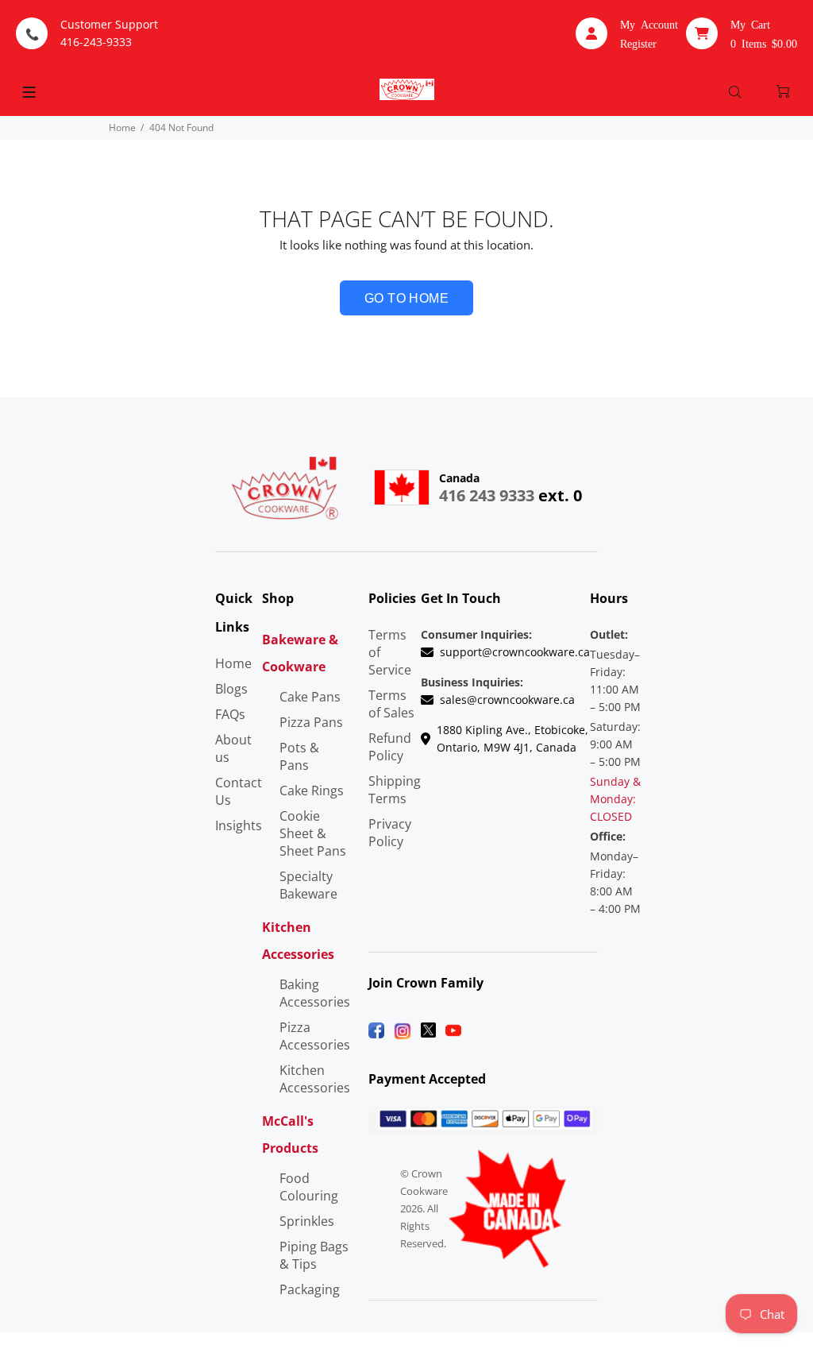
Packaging (309, 1289)
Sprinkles (306, 1221)
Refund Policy (389, 746)
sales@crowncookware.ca (507, 699)
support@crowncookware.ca (515, 651)
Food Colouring (308, 1186)
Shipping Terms (394, 789)
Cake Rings (311, 790)
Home (122, 127)
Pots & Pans (299, 756)
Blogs (231, 689)
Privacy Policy (389, 832)
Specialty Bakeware (308, 885)
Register (638, 42)
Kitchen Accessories (314, 1078)
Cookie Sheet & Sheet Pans (312, 833)
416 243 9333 (486, 495)
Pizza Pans (311, 722)
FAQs (230, 714)
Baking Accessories (314, 993)
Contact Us (238, 791)
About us (233, 748)
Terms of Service (389, 652)
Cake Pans (310, 696)
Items (763, 42)
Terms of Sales (391, 703)
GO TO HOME (406, 298)
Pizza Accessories (314, 1036)
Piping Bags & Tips (314, 1255)
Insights (238, 825)
